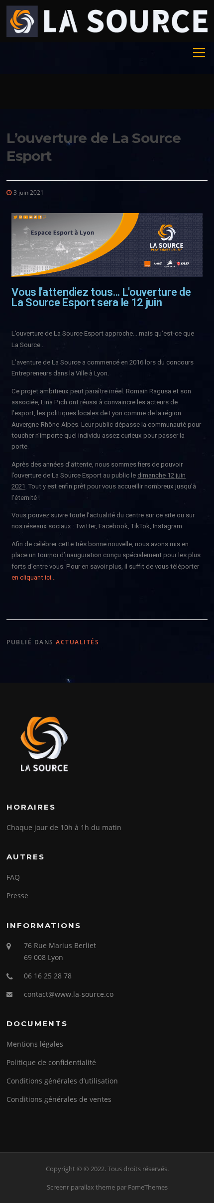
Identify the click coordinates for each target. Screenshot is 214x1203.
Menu (199, 52)
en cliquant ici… (33, 577)
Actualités (77, 642)
